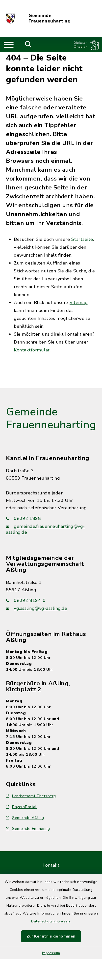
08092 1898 (27, 518)
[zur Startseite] (10, 18)
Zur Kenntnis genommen (51, 936)
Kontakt (51, 865)
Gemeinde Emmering (31, 828)
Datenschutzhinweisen (50, 921)
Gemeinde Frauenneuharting (49, 18)
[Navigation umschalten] (8, 44)
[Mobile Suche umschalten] (28, 44)
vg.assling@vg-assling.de (40, 608)
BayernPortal (24, 807)
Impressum (51, 953)
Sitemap (79, 303)
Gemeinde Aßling (28, 817)
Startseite (82, 239)
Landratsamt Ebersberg (34, 796)
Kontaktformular (32, 350)
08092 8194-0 (30, 600)
